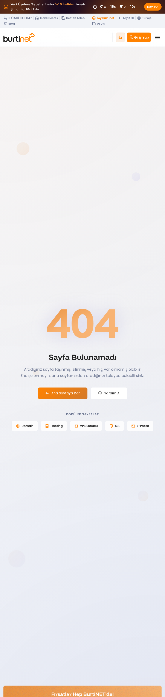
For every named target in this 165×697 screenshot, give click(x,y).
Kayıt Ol (153, 7)
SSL (117, 426)
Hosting (57, 426)
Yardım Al (112, 393)
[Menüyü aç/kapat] (157, 37)
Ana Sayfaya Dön (66, 393)
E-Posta (143, 426)
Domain (27, 426)
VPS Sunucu (89, 426)
